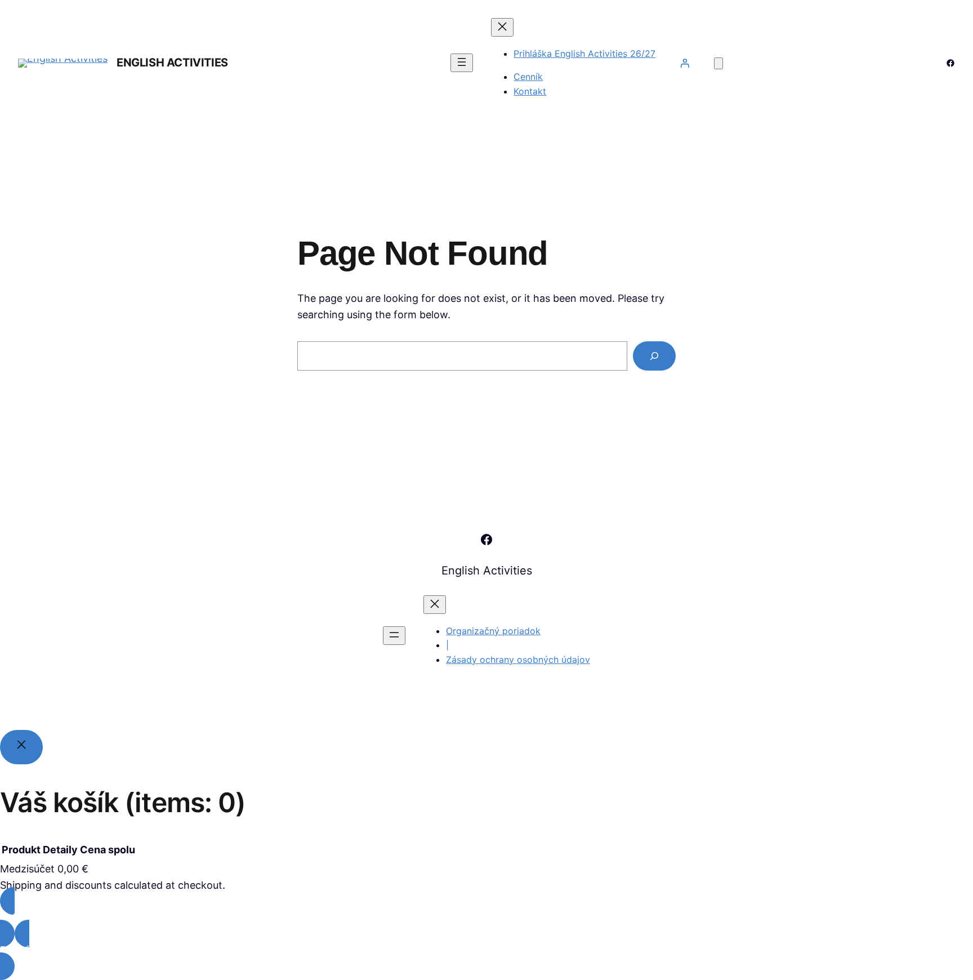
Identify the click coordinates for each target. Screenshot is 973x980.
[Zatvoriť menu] (502, 27)
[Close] (21, 747)
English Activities (172, 62)
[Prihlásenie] (684, 63)
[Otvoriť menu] (461, 63)
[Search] (654, 356)
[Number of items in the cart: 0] (718, 63)
